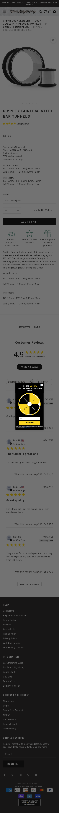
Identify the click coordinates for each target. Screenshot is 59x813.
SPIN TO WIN (29, 423)
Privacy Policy (26, 427)
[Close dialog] (42, 385)
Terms (29, 427)
